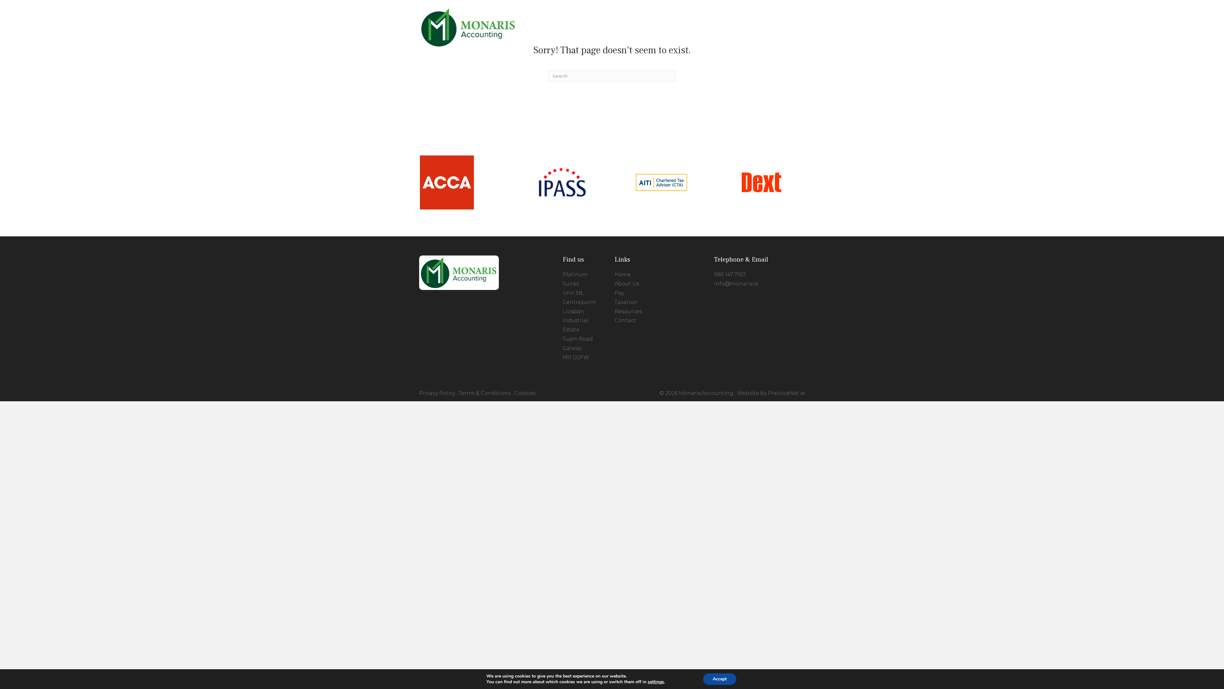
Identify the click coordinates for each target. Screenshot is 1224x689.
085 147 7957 (730, 274)
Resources (628, 311)
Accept (720, 679)
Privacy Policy (437, 393)
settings (656, 682)
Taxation (626, 302)
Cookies (525, 393)
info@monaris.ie (736, 284)
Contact (625, 320)
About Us (627, 284)
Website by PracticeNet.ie (771, 393)
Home (623, 274)
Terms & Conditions (485, 393)
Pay (619, 293)
